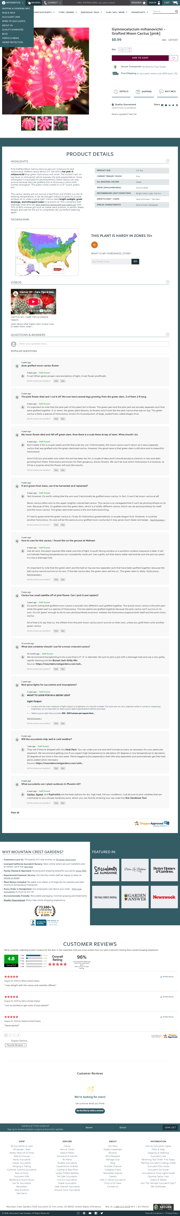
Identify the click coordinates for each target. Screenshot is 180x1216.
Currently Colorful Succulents (21, 1169)
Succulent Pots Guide (158, 1166)
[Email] (166, 105)
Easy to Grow (21, 1173)
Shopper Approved (66, 859)
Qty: (114, 50)
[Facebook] (162, 105)
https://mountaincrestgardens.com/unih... (59, 763)
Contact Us (112, 1186)
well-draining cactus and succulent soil (56, 205)
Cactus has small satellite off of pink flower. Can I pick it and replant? (59, 595)
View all (15, 813)
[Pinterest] (177, 105)
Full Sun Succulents (67, 1180)
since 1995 (81, 871)
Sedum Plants (67, 1153)
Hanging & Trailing (21, 1166)
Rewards (136, 3)
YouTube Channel (113, 1166)
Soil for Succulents (21, 1183)
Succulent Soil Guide (158, 1169)
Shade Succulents (67, 1183)
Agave (39, 795)
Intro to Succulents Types (158, 1146)
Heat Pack (71, 750)
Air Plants (67, 1159)
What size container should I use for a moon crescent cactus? (55, 647)
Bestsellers (21, 1186)
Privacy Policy (172, 1213)
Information (13, 3)
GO (135, 261)
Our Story (113, 1146)
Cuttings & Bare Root (67, 1169)
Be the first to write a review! (90, 1111)
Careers (113, 1176)
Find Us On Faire (112, 1183)
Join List (170, 1127)
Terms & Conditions (154, 1213)
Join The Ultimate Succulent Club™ (158, 1183)
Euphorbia (55, 795)
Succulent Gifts (21, 1176)
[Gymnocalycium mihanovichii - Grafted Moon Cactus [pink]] (45, 71)
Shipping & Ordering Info (16, 8)
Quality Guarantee (13, 30)
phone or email (11, 878)
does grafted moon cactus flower (40, 366)
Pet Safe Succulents (67, 1176)
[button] (56, 381)
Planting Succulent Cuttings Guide (158, 1163)
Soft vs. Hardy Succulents (113, 1180)
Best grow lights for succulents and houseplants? (49, 685)
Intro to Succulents (13, 21)
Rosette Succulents (67, 1163)
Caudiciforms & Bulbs (67, 1166)
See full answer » (157, 520)
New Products (22, 1190)
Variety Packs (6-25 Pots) (21, 1153)
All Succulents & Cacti (22, 1146)
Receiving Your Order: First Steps (158, 1159)
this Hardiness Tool (136, 798)
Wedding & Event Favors (21, 1180)
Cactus (31, 795)
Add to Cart (140, 58)
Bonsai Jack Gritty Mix (65, 660)
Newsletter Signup (112, 1173)
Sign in (153, 3)
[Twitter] (173, 105)
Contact (52, 3)
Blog (5, 34)
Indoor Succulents (22, 1163)
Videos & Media (10, 38)
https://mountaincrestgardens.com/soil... (59, 664)
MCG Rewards (112, 1156)
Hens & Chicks (67, 1149)
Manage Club (113, 1159)
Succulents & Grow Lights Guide (158, 1173)
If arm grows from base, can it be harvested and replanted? (54, 486)
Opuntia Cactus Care (158, 1176)
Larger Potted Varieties (67, 1173)
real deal (28, 867)
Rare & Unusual (21, 1156)
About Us (7, 25)
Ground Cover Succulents (67, 1190)
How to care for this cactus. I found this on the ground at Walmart (58, 541)
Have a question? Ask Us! (124, 114)
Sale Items (21, 1193)
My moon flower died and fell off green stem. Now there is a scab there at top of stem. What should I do (79, 435)
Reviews (35, 3)
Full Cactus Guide (20, 219)
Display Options (19, 1040)
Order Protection (12, 42)
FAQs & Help (8, 13)
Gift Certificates (158, 1186)
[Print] (170, 105)
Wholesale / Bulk (21, 1149)
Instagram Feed (113, 1169)
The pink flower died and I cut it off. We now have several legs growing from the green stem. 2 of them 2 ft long (83, 397)
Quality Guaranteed (14, 900)
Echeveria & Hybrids (67, 1156)
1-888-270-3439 (122, 1206)
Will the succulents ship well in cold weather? (46, 739)
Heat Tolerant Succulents (67, 1186)
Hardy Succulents (22, 1159)
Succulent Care (11, 17)
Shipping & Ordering (158, 1153)
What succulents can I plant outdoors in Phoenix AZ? (51, 784)
